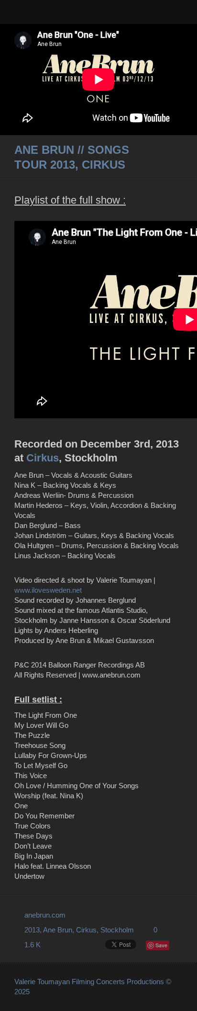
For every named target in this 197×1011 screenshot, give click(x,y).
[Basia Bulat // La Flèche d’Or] (179, 157)
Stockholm (117, 930)
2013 (32, 930)
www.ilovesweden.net (48, 590)
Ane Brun (57, 930)
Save (161, 945)
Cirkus (42, 458)
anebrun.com (45, 915)
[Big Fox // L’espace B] (166, 157)
